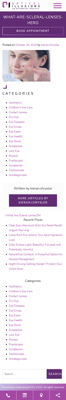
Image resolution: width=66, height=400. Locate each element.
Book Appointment (33, 31)
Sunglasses (16, 165)
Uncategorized (17, 175)
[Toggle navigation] (57, 5)
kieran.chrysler (50, 45)
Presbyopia (16, 160)
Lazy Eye (14, 151)
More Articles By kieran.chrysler (33, 200)
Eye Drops (15, 127)
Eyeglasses (15, 146)
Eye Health (15, 136)
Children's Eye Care (21, 107)
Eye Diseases (17, 122)
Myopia (13, 156)
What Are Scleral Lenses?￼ (23, 215)
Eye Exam (15, 131)
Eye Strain (15, 141)
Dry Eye (14, 117)
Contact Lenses (18, 112)
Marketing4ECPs (25, 387)
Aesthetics (15, 103)
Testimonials (16, 170)
